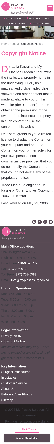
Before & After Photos (16, 394)
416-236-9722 (18, 269)
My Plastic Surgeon (12, 6)
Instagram (45, 222)
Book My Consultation (27, 438)
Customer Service (14, 383)
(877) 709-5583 (25, 274)
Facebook (34, 222)
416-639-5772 (27, 263)
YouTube (51, 222)
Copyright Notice (13, 341)
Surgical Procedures (15, 372)
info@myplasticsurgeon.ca (30, 280)
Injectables (9, 377)
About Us (7, 388)
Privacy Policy (11, 335)
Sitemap (7, 400)
